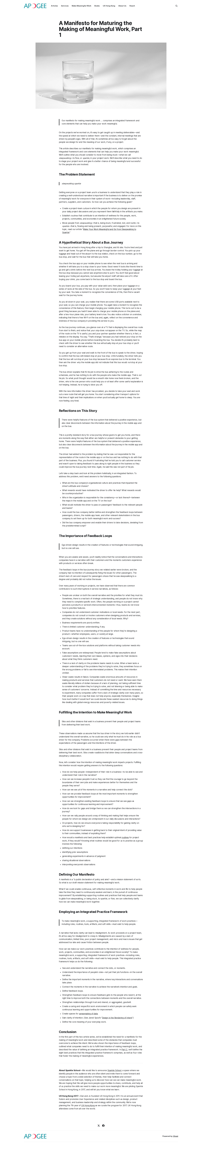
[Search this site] (176, 6)
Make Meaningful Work (81, 6)
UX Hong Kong (109, 6)
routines (125, 837)
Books (97, 6)
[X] (98, 1125)
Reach (132, 6)
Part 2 (124, 1049)
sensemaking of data (88, 1014)
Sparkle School (114, 1070)
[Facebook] (103, 1125)
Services (65, 6)
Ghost (175, 1136)
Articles (54, 6)
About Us (122, 6)
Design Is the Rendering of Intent (117, 1018)
